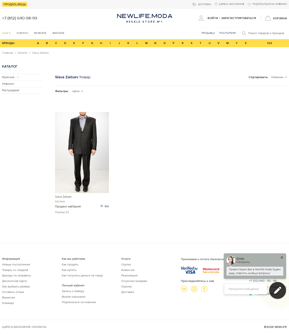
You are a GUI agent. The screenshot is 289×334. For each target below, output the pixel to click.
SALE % (6, 33)
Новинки (22, 33)
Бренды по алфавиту (16, 275)
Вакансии (8, 297)
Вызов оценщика (73, 296)
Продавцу (208, 33)
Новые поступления (16, 264)
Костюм (60, 201)
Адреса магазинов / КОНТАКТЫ (24, 327)
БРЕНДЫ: (8, 43)
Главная (7, 53)
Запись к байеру (73, 291)
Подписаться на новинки (79, 302)
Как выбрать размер (16, 286)
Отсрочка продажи (134, 281)
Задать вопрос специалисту (268, 287)
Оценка (126, 286)
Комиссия (128, 270)
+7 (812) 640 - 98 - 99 (263, 281)
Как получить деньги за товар (82, 275)
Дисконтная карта (14, 281)
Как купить (69, 270)
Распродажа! (10, 90)
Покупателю (227, 33)
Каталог (23, 53)
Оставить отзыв (13, 292)
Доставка (127, 292)
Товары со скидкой (15, 270)
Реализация (129, 275)
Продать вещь (15, 4)
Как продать (70, 264)
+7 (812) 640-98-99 (19, 18)
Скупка (126, 264)
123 (269, 43)
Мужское (10, 77)
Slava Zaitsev (40, 53)
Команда (8, 303)
